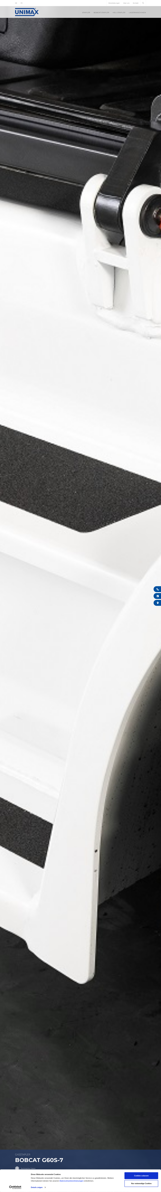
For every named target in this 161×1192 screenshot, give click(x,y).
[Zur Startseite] (27, 12)
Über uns (126, 3)
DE (16, 3)
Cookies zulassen (141, 1176)
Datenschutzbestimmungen (72, 1181)
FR (22, 3)
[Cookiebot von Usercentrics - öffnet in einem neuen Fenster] (15, 1187)
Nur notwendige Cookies (141, 1183)
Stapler (86, 12)
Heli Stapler (119, 12)
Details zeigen (37, 1187)
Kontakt (135, 3)
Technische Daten (28, 1168)
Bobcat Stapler (101, 12)
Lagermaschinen (137, 12)
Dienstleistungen (114, 3)
